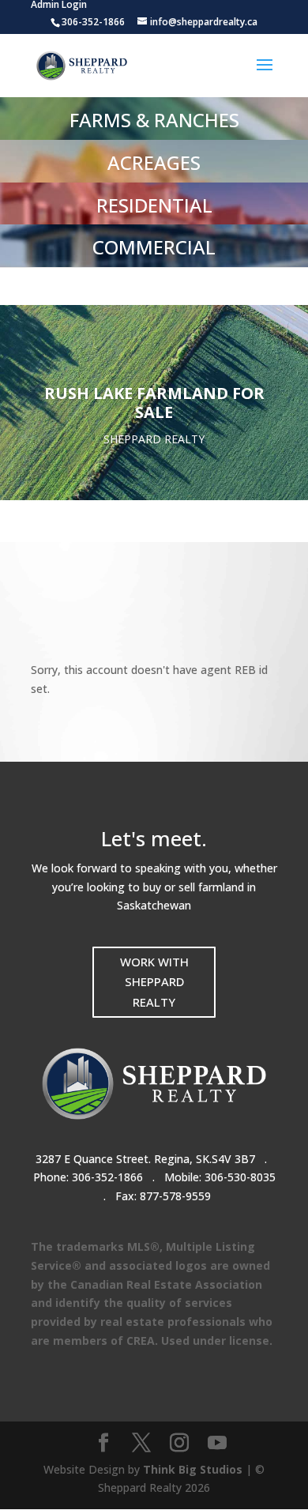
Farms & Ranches (154, 120)
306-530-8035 (240, 1176)
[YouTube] (217, 1443)
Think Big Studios (192, 1469)
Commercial (154, 247)
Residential (154, 205)
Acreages (154, 162)
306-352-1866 (107, 1176)
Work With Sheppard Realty (154, 982)
